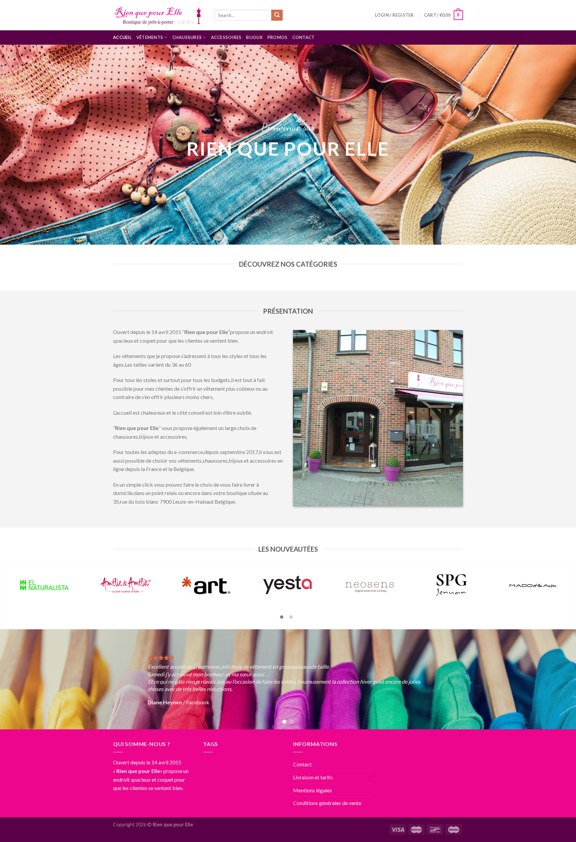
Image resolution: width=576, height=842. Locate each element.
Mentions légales (312, 790)
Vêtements (149, 37)
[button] (281, 617)
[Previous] (20, 679)
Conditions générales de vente (327, 803)
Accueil (122, 37)
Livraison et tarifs (313, 777)
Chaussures (187, 37)
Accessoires (226, 37)
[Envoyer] (277, 15)
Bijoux (254, 37)
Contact (303, 37)
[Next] (556, 679)
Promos (277, 37)
